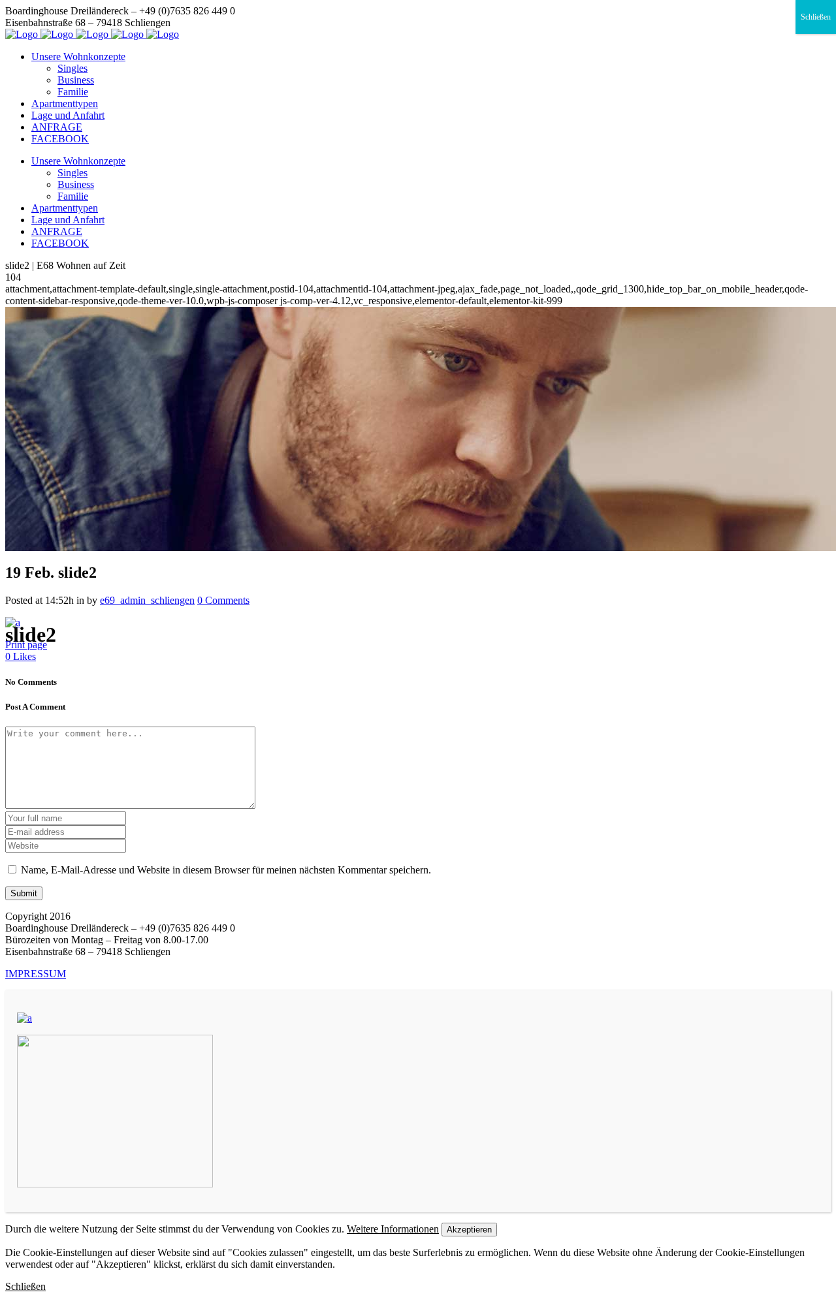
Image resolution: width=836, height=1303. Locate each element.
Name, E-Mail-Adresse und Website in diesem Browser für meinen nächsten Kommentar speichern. (226, 869)
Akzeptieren (469, 1229)
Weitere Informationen (393, 1228)
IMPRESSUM (35, 973)
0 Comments (223, 600)
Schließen (816, 17)
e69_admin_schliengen (147, 600)
